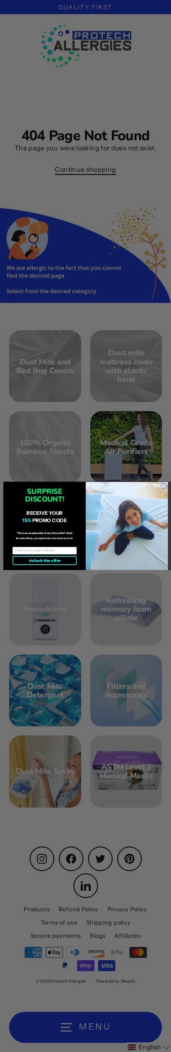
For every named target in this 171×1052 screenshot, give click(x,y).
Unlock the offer (44, 561)
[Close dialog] (163, 486)
